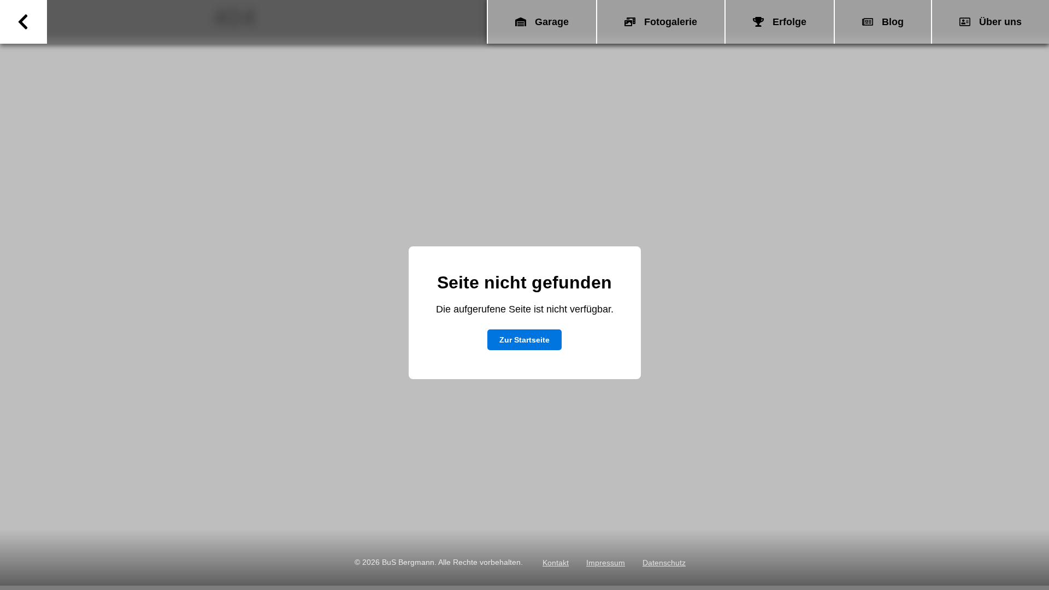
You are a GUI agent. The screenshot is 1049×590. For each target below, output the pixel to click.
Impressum (605, 563)
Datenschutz (664, 563)
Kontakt (556, 563)
